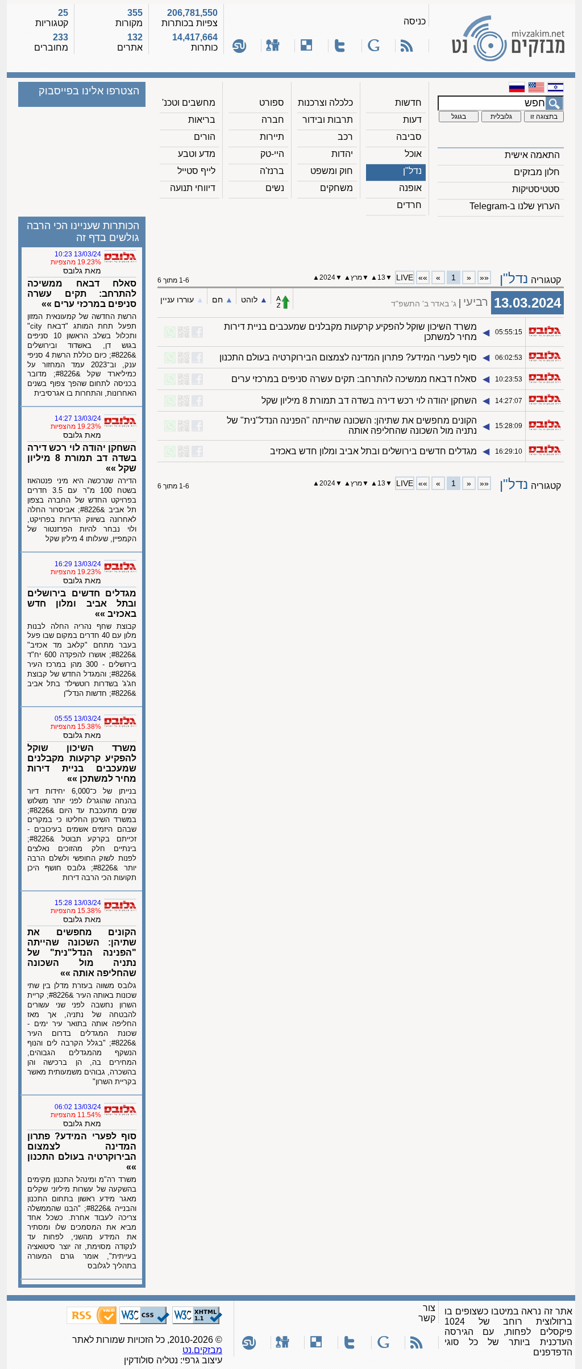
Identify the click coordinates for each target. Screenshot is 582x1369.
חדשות (408, 102)
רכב (345, 137)
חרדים (409, 205)
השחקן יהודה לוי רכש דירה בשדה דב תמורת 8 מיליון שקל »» (81, 458)
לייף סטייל (196, 171)
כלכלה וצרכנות (325, 102)
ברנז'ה (272, 171)
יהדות (342, 154)
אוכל (413, 154)
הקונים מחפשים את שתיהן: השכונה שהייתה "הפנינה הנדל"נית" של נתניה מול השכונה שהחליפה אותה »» (81, 952)
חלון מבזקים (537, 172)
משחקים (336, 188)
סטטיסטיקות (536, 189)
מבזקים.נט (202, 1350)
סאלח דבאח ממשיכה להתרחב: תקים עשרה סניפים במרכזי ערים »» (81, 294)
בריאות (201, 120)
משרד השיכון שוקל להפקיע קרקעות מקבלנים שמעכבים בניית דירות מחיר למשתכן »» (81, 763)
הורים (204, 137)
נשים (274, 188)
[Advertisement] (361, 239)
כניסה (415, 21)
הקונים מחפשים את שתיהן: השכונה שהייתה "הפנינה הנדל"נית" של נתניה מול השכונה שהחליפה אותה (352, 425)
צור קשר (426, 1313)
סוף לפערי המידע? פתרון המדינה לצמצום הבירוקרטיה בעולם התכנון (348, 357)
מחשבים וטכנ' (188, 102)
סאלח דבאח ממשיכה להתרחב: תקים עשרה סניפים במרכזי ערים (354, 379)
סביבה (409, 137)
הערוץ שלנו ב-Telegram (514, 206)
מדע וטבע (196, 154)
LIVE (404, 277)
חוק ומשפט (331, 171)
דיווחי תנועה (192, 188)
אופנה (410, 188)
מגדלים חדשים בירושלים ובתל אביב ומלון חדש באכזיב (373, 451)
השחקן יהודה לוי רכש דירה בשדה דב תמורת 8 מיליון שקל (369, 400)
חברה (272, 120)
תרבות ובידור (327, 120)
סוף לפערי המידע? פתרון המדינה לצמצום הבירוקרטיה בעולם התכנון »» (81, 1151)
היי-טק (272, 154)
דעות (412, 120)
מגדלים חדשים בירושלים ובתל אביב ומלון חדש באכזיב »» (81, 603)
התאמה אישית (532, 155)
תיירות (272, 137)
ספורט (271, 102)
